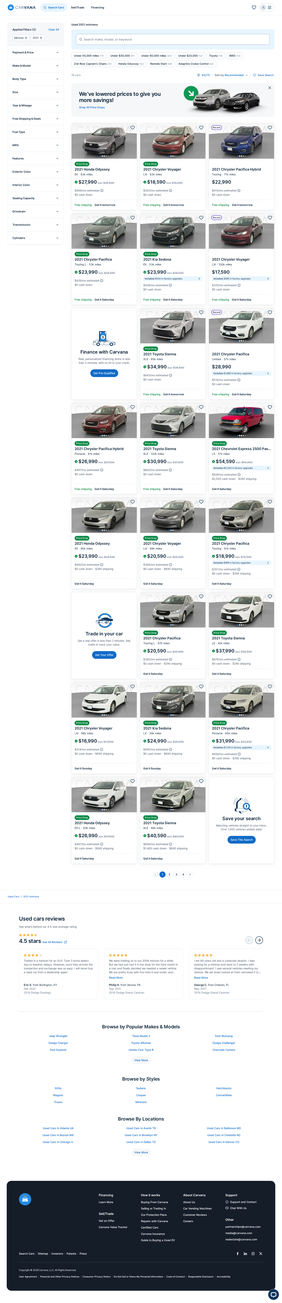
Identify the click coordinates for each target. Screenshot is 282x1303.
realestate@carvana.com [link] (241, 1239)
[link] (54, 942)
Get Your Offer (104, 654)
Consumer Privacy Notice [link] (96, 1276)
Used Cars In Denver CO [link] (223, 1142)
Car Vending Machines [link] (197, 1208)
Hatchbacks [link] (224, 1088)
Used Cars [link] (13, 896)
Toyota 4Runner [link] (141, 1042)
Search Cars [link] (27, 1253)
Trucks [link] (58, 1102)
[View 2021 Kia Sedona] (172, 259)
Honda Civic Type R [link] (141, 1049)
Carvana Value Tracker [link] (113, 1227)
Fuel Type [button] (18, 131)
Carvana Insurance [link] (153, 1233)
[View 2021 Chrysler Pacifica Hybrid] (241, 166)
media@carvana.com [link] (238, 1233)
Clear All (54, 29)
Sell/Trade (77, 7)
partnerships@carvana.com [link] (243, 1226)
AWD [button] (234, 55)
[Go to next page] (190, 874)
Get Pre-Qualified (104, 373)
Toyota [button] (216, 55)
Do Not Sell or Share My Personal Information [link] (138, 1276)
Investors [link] (57, 1253)
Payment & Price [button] (23, 52)
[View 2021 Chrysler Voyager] (172, 166)
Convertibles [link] (224, 1095)
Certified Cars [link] (149, 1227)
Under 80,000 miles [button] (156, 55)
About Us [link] (189, 1202)
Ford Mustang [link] (224, 1036)
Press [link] (83, 1253)
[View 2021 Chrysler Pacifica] (104, 259)
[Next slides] (259, 940)
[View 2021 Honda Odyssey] (104, 166)
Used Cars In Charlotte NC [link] (224, 1135)
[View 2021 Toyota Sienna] (172, 353)
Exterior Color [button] (21, 171)
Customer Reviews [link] (195, 1214)
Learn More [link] (106, 1202)
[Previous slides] (249, 940)
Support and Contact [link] (243, 1202)
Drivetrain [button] (19, 211)
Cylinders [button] (18, 238)
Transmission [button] (21, 224)
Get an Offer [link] (106, 1220)
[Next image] (133, 141)
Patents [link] (71, 1253)
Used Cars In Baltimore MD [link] (224, 1128)
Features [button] (18, 158)
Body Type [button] (19, 78)
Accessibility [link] (224, 1276)
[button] (266, 7)
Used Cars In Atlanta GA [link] (58, 1128)
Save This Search (242, 839)
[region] (104, 141)
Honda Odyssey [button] (131, 63)
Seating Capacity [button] (23, 198)
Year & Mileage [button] (22, 105)
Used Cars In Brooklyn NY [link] (141, 1135)
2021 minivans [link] (31, 896)
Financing (97, 7)
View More (141, 1060)
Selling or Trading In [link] (153, 1208)
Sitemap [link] (43, 1253)
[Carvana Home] (25, 1199)
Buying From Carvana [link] (154, 1202)
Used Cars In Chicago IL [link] (58, 1142)
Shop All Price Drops (92, 107)
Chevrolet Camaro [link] (224, 1049)
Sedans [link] (141, 1088)
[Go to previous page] (156, 874)
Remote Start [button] (161, 63)
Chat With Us (238, 1208)
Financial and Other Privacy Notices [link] (59, 1276)
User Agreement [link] (28, 1276)
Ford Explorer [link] (58, 1049)
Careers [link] (188, 1221)
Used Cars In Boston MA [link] (58, 1135)
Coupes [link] (141, 1095)
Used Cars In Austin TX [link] (141, 1128)
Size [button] (15, 92)
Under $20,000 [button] (190, 55)
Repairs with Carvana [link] (154, 1221)
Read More (116, 977)
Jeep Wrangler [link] (58, 1036)
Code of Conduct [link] (175, 1276)
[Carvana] (22, 8)
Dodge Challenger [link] (224, 1042)
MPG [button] (15, 145)
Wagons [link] (58, 1095)
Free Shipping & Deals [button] (26, 118)
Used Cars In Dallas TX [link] (141, 1142)
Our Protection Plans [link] (154, 1214)
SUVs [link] (58, 1088)
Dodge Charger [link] (58, 1042)
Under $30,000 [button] (122, 55)
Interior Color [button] (21, 184)
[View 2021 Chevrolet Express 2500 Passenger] (241, 448)
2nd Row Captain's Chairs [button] (93, 63)
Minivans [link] (141, 1102)
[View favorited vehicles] (254, 7)
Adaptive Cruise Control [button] (196, 63)
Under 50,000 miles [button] (89, 55)
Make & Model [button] (21, 65)
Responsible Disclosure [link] (201, 1276)
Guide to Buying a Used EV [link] (158, 1240)
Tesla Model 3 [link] (141, 1036)
